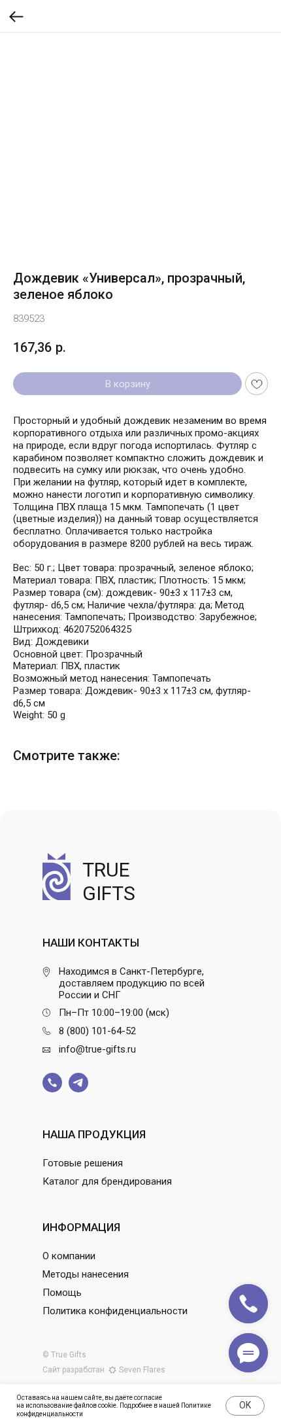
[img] (52, 1082)
